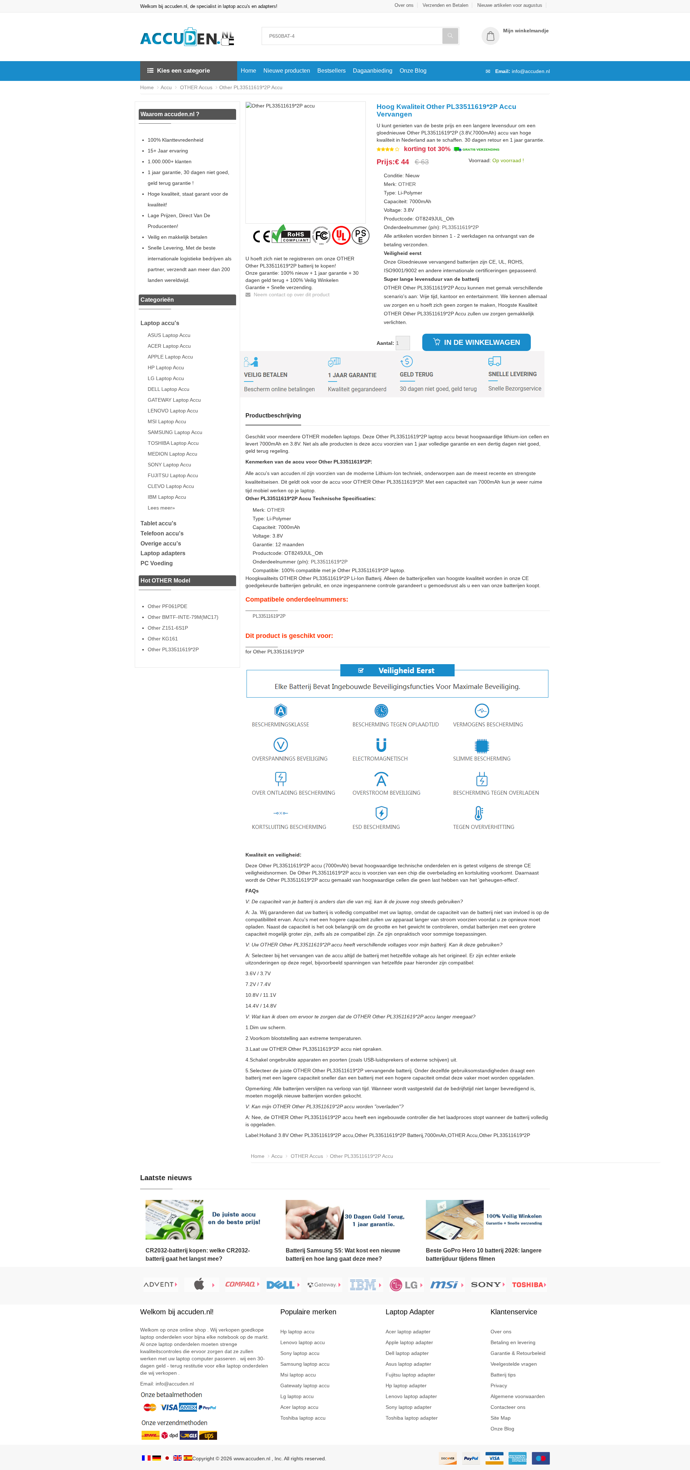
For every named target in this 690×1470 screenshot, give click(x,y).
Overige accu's (161, 543)
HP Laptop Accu (166, 367)
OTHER (407, 184)
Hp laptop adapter (406, 1385)
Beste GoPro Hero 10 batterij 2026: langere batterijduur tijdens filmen (484, 1254)
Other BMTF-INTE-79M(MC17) (183, 617)
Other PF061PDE (167, 606)
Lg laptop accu (297, 1396)
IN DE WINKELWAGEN (481, 342)
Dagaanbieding (372, 71)
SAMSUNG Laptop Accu (175, 432)
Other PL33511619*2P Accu (250, 87)
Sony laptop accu (299, 1353)
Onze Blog (413, 71)
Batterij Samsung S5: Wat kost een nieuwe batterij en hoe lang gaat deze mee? (343, 1254)
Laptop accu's (160, 323)
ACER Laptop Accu (169, 346)
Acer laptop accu (299, 1407)
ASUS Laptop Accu (169, 335)
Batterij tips (503, 1375)
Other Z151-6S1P (168, 628)
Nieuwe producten (286, 71)
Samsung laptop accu (305, 1364)
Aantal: (385, 343)
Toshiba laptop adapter (412, 1418)
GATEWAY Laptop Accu (174, 400)
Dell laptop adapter (407, 1353)
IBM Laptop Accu (167, 497)
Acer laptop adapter (408, 1331)
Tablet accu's (158, 523)
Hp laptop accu (297, 1331)
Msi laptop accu (298, 1375)
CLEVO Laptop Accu (171, 486)
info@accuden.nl (531, 71)
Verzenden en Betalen (445, 5)
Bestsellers (331, 71)
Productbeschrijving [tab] (273, 415)
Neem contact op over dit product (291, 294)
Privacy (499, 1385)
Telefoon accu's (162, 533)
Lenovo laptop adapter (411, 1396)
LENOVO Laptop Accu (173, 411)
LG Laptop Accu (166, 378)
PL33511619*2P (460, 227)
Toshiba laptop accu (303, 1418)
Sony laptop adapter (409, 1407)
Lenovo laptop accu (302, 1342)
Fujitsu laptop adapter (410, 1375)
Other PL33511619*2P (173, 649)
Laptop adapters (163, 553)
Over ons (404, 5)
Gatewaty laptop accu (305, 1385)
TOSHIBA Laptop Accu (173, 443)
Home (248, 71)
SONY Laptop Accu (169, 464)
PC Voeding (157, 563)
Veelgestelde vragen (514, 1364)
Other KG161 (163, 639)
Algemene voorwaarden (518, 1396)
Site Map (501, 1418)
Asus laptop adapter (408, 1364)
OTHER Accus (195, 87)
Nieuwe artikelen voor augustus (509, 5)
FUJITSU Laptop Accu (173, 475)
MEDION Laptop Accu (172, 454)
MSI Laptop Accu (167, 421)
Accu (166, 87)
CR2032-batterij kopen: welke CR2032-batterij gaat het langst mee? (198, 1254)
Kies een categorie (183, 70)
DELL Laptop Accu (168, 389)
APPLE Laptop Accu (170, 357)
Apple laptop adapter (409, 1342)
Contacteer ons (508, 1407)
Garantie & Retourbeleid (518, 1353)
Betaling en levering (513, 1342)
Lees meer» (161, 508)
